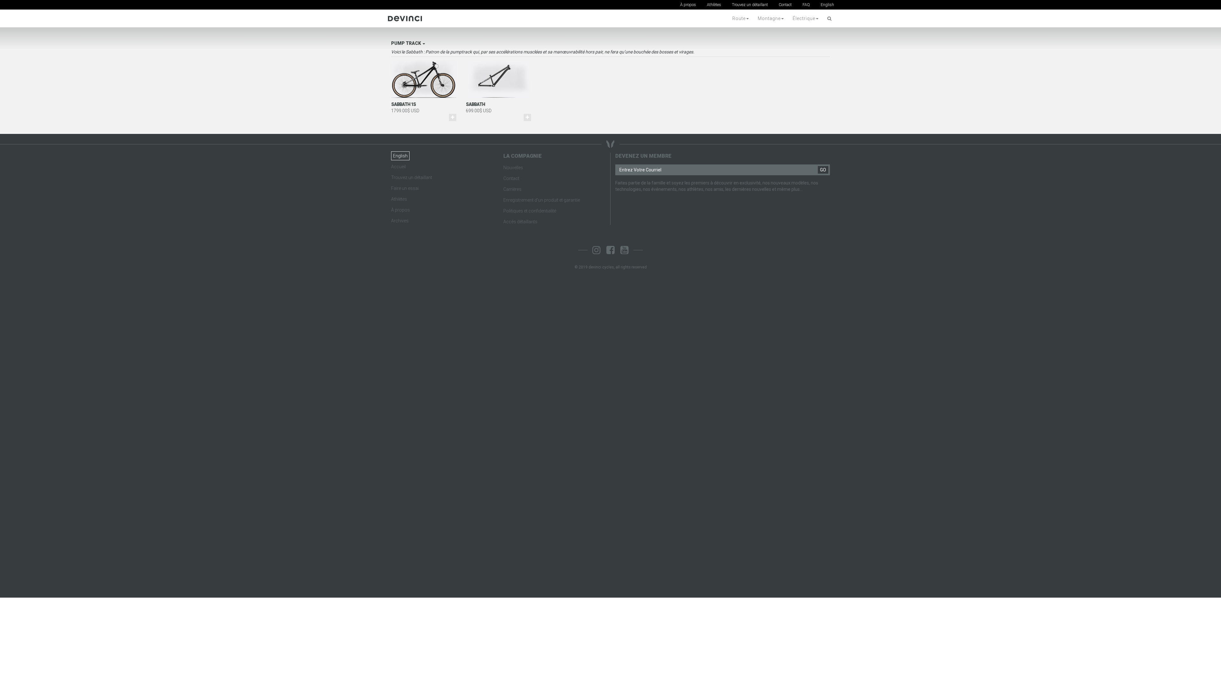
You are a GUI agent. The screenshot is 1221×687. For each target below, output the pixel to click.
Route (739, 18)
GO (823, 169)
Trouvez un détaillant (750, 4)
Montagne (769, 18)
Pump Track (406, 43)
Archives (400, 220)
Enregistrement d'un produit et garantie (541, 200)
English (827, 4)
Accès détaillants (520, 221)
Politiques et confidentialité (529, 210)
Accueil (398, 166)
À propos (688, 4)
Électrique (804, 18)
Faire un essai (405, 188)
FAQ (806, 4)
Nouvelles (513, 167)
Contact (785, 4)
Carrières (512, 189)
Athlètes (714, 4)
